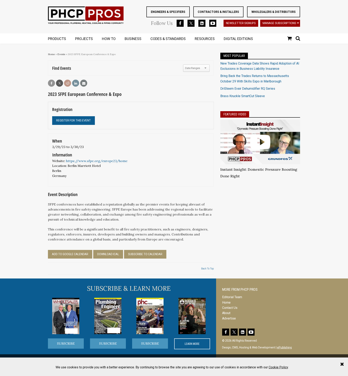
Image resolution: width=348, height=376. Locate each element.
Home (51, 54)
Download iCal (108, 254)
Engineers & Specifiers (168, 11)
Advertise (229, 318)
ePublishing (284, 347)
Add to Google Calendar (70, 254)
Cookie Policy (278, 367)
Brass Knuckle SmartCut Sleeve (242, 96)
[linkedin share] (75, 83)
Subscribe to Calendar (145, 254)
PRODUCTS (57, 39)
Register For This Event (73, 120)
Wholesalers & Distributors (274, 11)
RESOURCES (205, 39)
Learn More (192, 343)
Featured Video (234, 114)
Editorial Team (232, 297)
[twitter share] (59, 83)
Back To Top (207, 268)
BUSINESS (133, 39)
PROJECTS (84, 39)
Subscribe (66, 343)
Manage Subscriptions (279, 23)
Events (61, 54)
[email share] (83, 83)
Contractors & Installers (218, 11)
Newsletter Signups (241, 23)
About (226, 313)
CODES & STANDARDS (168, 39)
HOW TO (109, 39)
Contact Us (229, 308)
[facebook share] (51, 83)
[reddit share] (67, 83)
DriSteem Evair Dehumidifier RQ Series (247, 88)
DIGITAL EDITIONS (238, 39)
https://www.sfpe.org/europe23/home (96, 161)
